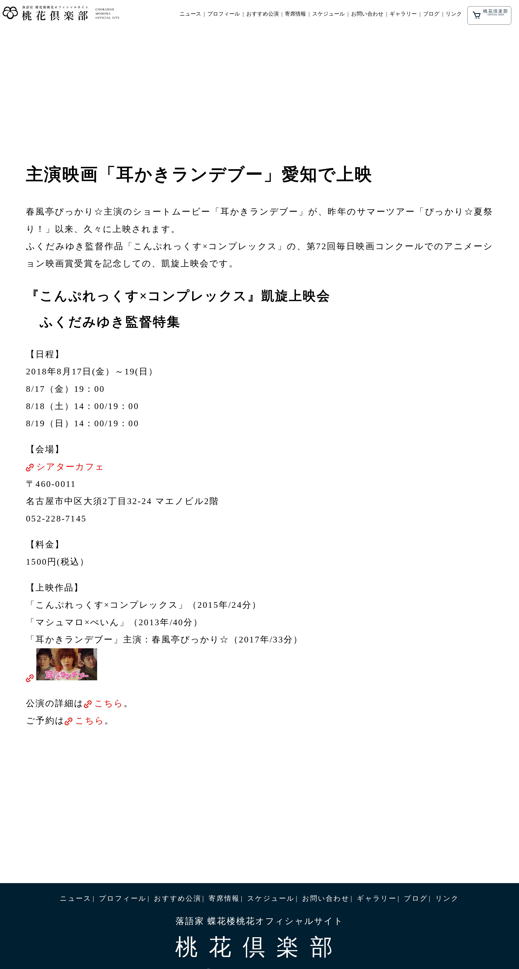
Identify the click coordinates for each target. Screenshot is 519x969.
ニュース (190, 14)
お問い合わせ (367, 14)
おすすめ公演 (262, 14)
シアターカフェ (70, 466)
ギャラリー (403, 14)
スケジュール (328, 14)
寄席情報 (295, 14)
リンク (454, 14)
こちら (109, 703)
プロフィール (223, 14)
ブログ (431, 14)
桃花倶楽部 (495, 12)
